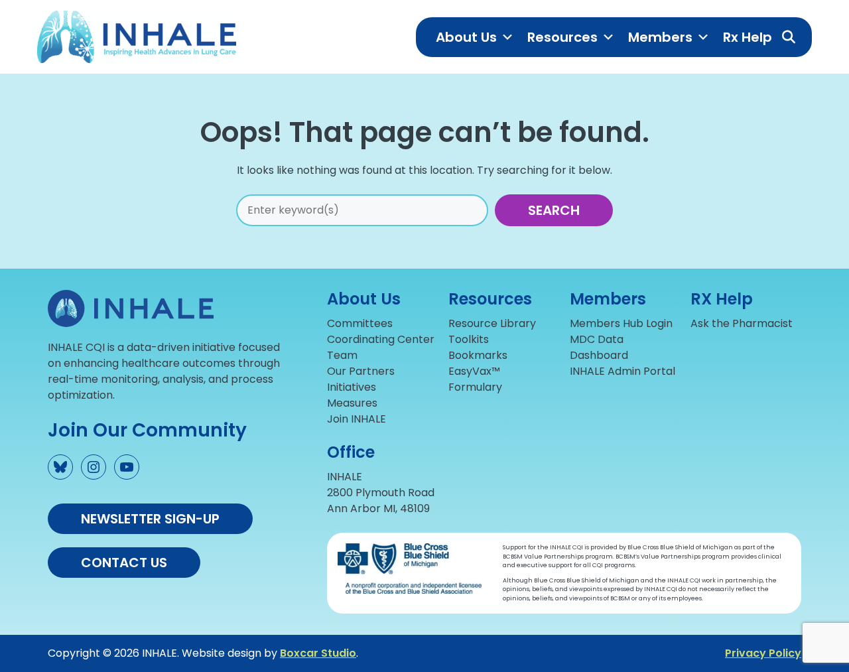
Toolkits (468, 339)
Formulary (475, 387)
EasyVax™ (474, 371)
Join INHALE (356, 419)
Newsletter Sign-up (150, 518)
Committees (360, 323)
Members (660, 37)
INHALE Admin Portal (622, 371)
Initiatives (351, 387)
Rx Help (747, 37)
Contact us (124, 562)
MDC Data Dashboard (599, 347)
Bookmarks (477, 355)
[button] (789, 37)
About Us (466, 37)
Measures (352, 403)
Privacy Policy (763, 653)
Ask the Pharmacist (741, 323)
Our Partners (361, 371)
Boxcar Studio (318, 653)
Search (554, 210)
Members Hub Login (621, 323)
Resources (562, 37)
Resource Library (492, 323)
